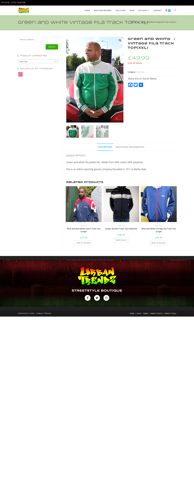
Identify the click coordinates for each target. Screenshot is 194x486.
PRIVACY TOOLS (170, 313)
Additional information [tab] (129, 147)
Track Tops (140, 72)
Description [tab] (105, 147)
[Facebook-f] (88, 298)
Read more (121, 240)
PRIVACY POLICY (156, 313)
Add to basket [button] (84, 242)
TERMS (145, 313)
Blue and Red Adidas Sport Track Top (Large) (83, 230)
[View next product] (174, 39)
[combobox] (38, 61)
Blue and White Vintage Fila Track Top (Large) (159, 230)
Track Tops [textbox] (37, 61)
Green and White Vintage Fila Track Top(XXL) (158, 22)
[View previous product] (169, 39)
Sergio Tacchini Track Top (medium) (121, 228)
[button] (120, 40)
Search (51, 47)
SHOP (139, 313)
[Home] (131, 22)
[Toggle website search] (175, 10)
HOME (132, 313)
